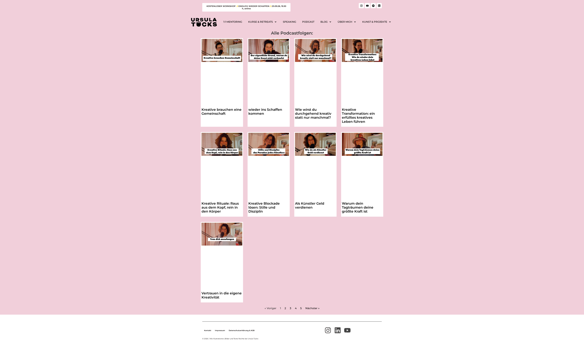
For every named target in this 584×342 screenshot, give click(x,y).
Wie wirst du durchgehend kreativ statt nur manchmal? (313, 114)
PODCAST (308, 21)
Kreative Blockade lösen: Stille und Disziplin (264, 207)
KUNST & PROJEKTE (374, 21)
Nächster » (312, 308)
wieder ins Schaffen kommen (265, 112)
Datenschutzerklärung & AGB (241, 330)
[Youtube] (367, 5)
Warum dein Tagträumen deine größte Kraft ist (357, 207)
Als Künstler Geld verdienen (309, 205)
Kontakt (207, 330)
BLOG (324, 21)
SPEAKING (289, 21)
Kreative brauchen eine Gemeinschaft (222, 112)
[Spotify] (373, 5)
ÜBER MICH (345, 21)
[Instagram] (361, 5)
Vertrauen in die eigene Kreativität (222, 295)
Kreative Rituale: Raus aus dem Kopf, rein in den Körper (220, 207)
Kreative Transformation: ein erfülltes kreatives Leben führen (358, 116)
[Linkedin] (379, 5)
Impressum (220, 330)
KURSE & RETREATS (260, 21)
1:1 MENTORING (232, 21)
